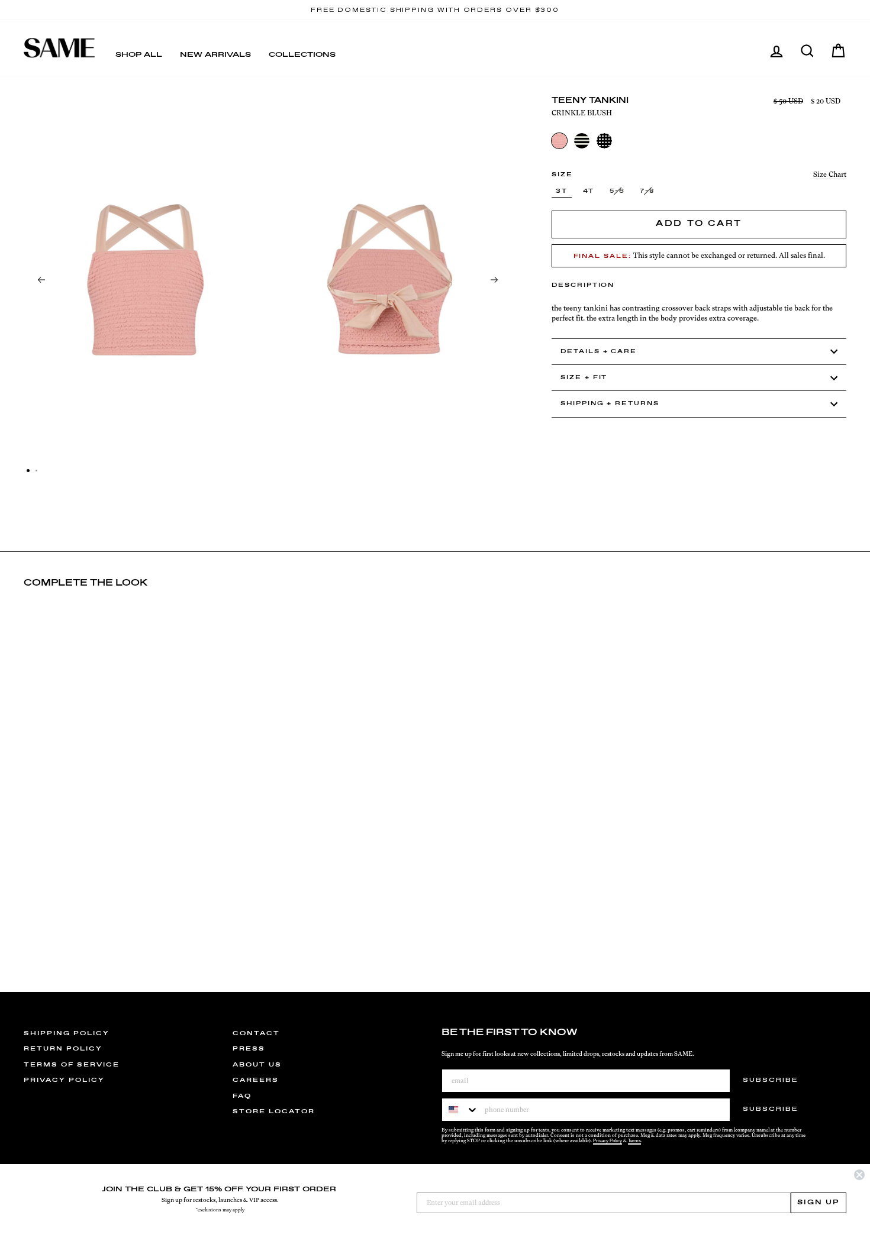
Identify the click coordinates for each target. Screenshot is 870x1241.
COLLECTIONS (302, 55)
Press (249, 1049)
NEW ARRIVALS (215, 55)
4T (589, 191)
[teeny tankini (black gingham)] (604, 140)
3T (562, 191)
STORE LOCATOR (274, 1111)
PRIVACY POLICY (64, 1080)
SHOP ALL (138, 55)
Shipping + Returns (609, 404)
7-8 (647, 191)
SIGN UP (818, 1202)
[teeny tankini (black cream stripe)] (581, 140)
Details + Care (598, 352)
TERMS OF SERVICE (72, 1065)
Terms (634, 1140)
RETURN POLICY (63, 1049)
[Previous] (41, 280)
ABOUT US (257, 1065)
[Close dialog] (859, 1175)
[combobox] (460, 1109)
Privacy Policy (607, 1140)
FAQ (242, 1096)
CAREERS (256, 1080)
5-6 (617, 191)
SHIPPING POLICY (66, 1033)
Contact (256, 1033)
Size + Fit (583, 378)
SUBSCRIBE (770, 1080)
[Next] (494, 280)
